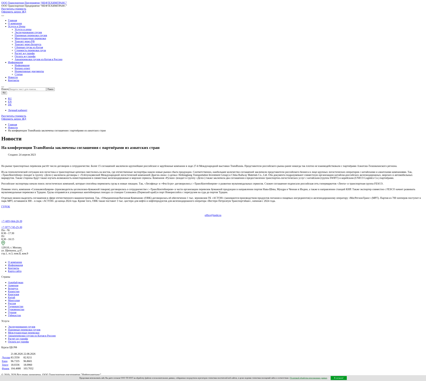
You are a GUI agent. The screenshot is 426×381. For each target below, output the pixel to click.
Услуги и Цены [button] (16, 26)
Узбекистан (14, 315)
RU (4, 93)
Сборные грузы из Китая (29, 47)
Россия (12, 303)
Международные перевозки (30, 38)
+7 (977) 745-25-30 (11, 227)
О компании (15, 23)
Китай (11, 297)
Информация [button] (15, 62)
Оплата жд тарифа (25, 56)
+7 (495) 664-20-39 (11, 221)
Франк (5, 368)
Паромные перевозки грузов (31, 35)
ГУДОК (5, 206)
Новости (13, 77)
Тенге (5, 364)
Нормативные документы (29, 71)
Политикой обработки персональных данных (308, 378)
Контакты (13, 80)
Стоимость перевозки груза (30, 50)
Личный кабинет (17, 110)
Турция (12, 312)
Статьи (19, 74)
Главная (12, 20)
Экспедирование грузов (28, 32)
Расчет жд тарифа (25, 53)
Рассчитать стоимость (13, 8)
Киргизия (13, 294)
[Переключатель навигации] (2, 15)
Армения (13, 285)
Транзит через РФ (25, 41)
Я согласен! (338, 378)
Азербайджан (15, 282)
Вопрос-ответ (22, 68)
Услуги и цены (23, 29)
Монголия (14, 300)
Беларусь (13, 288)
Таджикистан (15, 306)
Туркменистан (16, 309)
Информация (22, 65)
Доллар (6, 357)
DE (10, 104)
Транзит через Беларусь (28, 44)
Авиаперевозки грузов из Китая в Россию (38, 59)
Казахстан (13, 291)
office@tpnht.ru (213, 215)
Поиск (5, 89)
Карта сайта (14, 271)
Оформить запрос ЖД (13, 11)
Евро (4, 361)
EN (10, 101)
